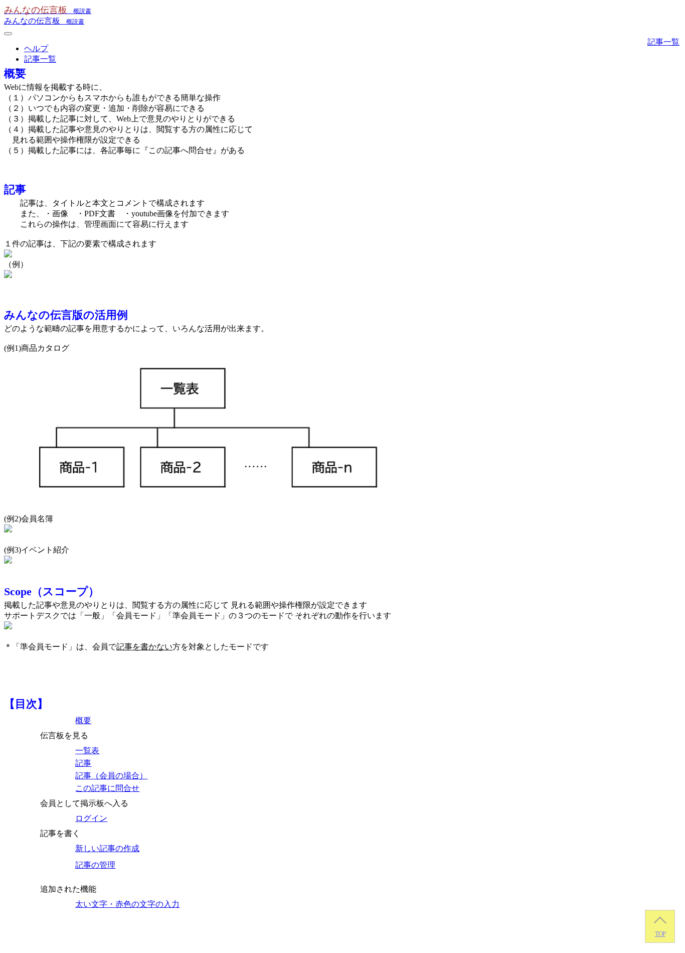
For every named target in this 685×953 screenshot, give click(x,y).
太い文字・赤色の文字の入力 (127, 904)
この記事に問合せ (107, 788)
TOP (660, 933)
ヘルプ (36, 48)
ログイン (91, 818)
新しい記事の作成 (107, 848)
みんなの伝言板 (44, 21)
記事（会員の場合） (111, 775)
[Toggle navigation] (8, 33)
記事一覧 (40, 59)
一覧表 (87, 750)
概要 (83, 720)
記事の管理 (95, 865)
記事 (83, 763)
